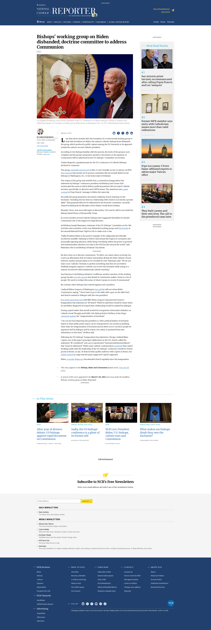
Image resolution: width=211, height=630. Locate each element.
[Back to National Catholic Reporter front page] (67, 12)
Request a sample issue (107, 591)
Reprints (127, 591)
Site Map (106, 610)
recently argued (80, 277)
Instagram (100, 603)
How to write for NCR (132, 576)
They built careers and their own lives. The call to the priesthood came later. (157, 213)
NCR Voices (88, 424)
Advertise (40, 621)
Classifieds (41, 613)
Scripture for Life (43, 591)
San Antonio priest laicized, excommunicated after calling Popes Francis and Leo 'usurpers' (157, 81)
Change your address (132, 587)
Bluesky (83, 603)
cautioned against (68, 316)
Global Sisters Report (119, 22)
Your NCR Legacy (77, 587)
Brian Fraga (43, 443)
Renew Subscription (105, 576)
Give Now (75, 572)
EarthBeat (101, 22)
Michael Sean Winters (81, 440)
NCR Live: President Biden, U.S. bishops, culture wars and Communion (117, 434)
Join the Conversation (44, 150)
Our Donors (75, 591)
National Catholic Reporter (171, 603)
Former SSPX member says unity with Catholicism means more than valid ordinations (157, 126)
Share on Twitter (122, 133)
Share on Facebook (118, 133)
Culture (67, 22)
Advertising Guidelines (77, 610)
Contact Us (128, 572)
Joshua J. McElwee (54, 443)
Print (131, 133)
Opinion (76, 22)
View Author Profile (42, 146)
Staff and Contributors (159, 583)
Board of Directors (158, 587)
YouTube (96, 603)
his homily (123, 228)
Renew (163, 22)
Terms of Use (89, 610)
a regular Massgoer (75, 359)
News (49, 22)
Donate (156, 22)
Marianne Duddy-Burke (150, 440)
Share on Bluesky (114, 133)
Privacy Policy (156, 580)
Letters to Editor (130, 583)
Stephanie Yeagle (113, 443)
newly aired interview (73, 300)
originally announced (79, 170)
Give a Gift (102, 580)
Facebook (91, 603)
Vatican (57, 22)
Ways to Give (76, 583)
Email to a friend (127, 133)
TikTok (105, 603)
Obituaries (41, 617)
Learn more (46, 154)
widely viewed (67, 355)
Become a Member (78, 576)
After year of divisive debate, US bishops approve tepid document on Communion (51, 434)
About (153, 572)
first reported (66, 173)
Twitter (87, 603)
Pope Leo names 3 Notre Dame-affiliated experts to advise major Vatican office (157, 170)
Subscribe (170, 22)
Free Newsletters (104, 583)
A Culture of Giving (78, 580)
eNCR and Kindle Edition (107, 587)
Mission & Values (157, 576)
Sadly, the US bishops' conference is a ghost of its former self (85, 432)
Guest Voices (155, 424)
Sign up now (165, 12)
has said (98, 289)
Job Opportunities (131, 580)
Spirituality (88, 22)
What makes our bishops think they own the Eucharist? (155, 432)
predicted (118, 346)
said (89, 343)
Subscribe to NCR (104, 572)
